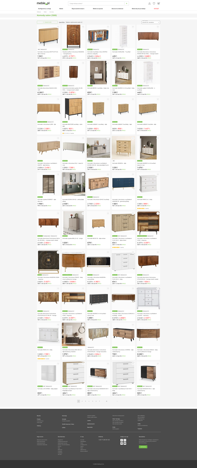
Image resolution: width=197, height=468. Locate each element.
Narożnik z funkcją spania (118, 415)
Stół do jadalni (116, 428)
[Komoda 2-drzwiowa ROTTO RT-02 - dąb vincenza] (48, 36)
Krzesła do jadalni (66, 420)
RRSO (49, 58)
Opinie (81, 446)
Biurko (39, 415)
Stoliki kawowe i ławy (68, 424)
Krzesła (64, 419)
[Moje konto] (149, 3)
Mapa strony (83, 449)
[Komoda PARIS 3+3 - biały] (48, 334)
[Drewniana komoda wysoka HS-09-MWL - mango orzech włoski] (73, 72)
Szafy (139, 423)
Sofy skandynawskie (117, 423)
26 (106, 401)
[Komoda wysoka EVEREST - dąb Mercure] (48, 184)
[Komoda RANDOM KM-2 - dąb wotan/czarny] (148, 373)
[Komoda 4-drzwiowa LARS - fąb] (48, 109)
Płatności (60, 449)
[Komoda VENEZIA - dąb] (123, 147)
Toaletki (140, 428)
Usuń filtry (62, 22)
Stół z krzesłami (141, 417)
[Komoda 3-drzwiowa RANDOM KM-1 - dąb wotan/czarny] (98, 373)
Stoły (114, 427)
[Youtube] (125, 443)
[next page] (117, 401)
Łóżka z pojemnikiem (92, 417)
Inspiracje (60, 452)
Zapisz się (143, 446)
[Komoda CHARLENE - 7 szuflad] (123, 36)
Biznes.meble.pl (84, 451)
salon (73, 22)
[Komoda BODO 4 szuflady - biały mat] (98, 72)
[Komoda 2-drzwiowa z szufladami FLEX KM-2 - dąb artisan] (123, 223)
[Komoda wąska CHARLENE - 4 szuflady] (148, 72)
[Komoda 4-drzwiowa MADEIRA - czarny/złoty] (98, 262)
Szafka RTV (140, 420)
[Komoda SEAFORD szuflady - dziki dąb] (73, 109)
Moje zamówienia (41, 441)
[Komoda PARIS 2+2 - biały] (148, 184)
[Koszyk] (158, 3)
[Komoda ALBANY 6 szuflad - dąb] (148, 109)
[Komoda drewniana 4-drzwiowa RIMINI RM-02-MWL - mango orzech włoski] (148, 36)
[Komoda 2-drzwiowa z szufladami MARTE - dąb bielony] (48, 147)
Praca (81, 443)
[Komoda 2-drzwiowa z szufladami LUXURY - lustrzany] (148, 298)
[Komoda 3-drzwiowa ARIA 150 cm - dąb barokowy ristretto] (73, 334)
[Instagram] (125, 440)
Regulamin (60, 439)
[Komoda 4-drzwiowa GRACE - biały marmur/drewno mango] (148, 334)
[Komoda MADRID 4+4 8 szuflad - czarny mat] (98, 298)
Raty (59, 447)
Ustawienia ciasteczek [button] (42, 444)
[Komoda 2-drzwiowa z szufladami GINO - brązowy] (148, 223)
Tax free (59, 454)
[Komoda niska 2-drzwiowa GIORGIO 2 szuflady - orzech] (123, 298)
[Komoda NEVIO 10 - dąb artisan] (98, 223)
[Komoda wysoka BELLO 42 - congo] (73, 223)
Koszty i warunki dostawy (64, 444)
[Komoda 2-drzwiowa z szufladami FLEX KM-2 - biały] (123, 262)
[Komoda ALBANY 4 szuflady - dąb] (98, 109)
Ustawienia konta (41, 443)
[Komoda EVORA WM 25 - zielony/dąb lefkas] (73, 184)
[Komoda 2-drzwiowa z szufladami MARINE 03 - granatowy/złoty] (123, 184)
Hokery (39, 425)
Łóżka (63, 427)
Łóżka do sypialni (91, 415)
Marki (81, 447)
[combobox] (151, 22)
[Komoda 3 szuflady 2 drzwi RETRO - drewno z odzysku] (98, 36)
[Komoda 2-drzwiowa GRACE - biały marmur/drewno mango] (73, 262)
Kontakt (82, 439)
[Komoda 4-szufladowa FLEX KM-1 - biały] (123, 373)
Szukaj (126, 3)
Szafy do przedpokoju (143, 425)
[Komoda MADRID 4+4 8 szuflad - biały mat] (123, 72)
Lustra (89, 420)
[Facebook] (121, 440)
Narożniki (89, 427)
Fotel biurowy (40, 420)
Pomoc (59, 446)
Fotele (38, 419)
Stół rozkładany (141, 415)
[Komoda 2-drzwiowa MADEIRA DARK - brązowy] (48, 262)
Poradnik (60, 451)
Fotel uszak (39, 422)
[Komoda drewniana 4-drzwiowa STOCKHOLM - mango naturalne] (98, 334)
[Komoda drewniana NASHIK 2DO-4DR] (48, 72)
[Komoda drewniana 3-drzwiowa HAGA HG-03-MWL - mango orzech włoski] (48, 223)
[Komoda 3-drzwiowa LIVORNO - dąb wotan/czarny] (123, 334)
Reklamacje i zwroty (62, 443)
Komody (64, 415)
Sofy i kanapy (116, 419)
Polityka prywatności (63, 441)
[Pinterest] (121, 443)
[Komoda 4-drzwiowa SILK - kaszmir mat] (73, 147)
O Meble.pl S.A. (83, 444)
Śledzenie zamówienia (42, 439)
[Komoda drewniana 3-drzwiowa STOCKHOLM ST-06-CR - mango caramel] (48, 298)
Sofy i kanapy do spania (118, 422)
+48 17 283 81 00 (104, 440)
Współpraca (83, 441)
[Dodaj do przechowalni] (58, 26)
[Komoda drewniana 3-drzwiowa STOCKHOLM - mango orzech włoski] (148, 262)
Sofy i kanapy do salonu (118, 420)
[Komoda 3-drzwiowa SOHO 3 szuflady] (98, 184)
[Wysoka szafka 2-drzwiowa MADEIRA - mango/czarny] (73, 36)
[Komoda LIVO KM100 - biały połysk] (48, 373)
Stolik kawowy (141, 418)
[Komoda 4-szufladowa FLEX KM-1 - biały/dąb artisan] (73, 373)
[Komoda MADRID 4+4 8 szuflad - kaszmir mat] (148, 147)
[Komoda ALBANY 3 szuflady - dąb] (123, 109)
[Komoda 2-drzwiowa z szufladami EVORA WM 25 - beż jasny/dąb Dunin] (98, 147)
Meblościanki (91, 424)
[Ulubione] (154, 3)
